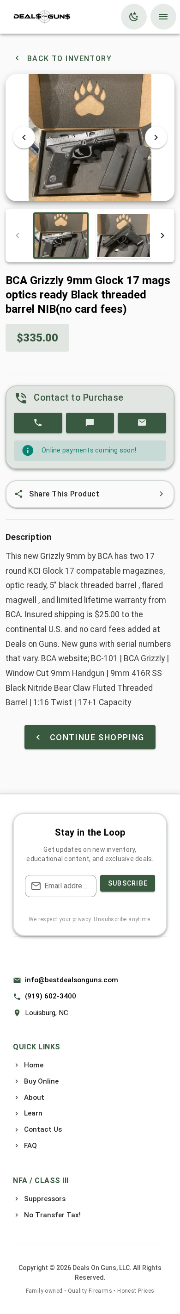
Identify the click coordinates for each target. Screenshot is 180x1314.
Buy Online (41, 1081)
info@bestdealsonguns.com (71, 980)
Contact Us (43, 1129)
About (34, 1097)
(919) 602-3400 (50, 996)
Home (33, 1065)
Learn (33, 1113)
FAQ (30, 1145)
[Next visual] (156, 137)
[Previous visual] (24, 137)
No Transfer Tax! (52, 1215)
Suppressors (45, 1199)
